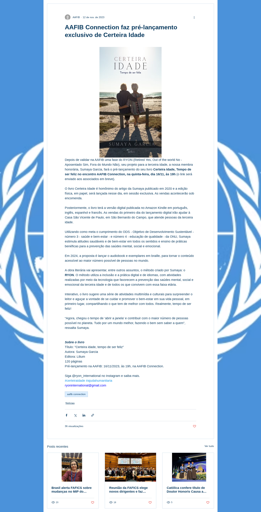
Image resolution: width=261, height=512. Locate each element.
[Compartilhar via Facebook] (66, 415)
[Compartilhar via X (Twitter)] (75, 415)
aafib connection (76, 394)
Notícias (70, 403)
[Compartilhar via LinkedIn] (84, 415)
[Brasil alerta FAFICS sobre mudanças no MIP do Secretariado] (73, 467)
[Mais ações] (194, 17)
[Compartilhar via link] (92, 415)
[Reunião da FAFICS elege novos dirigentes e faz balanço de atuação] (130, 467)
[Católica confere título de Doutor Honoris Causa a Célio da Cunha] (188, 467)
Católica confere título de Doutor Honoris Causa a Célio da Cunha (186, 490)
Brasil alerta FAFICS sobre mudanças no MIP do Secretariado (71, 490)
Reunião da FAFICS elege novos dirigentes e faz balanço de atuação (128, 490)
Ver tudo (209, 446)
